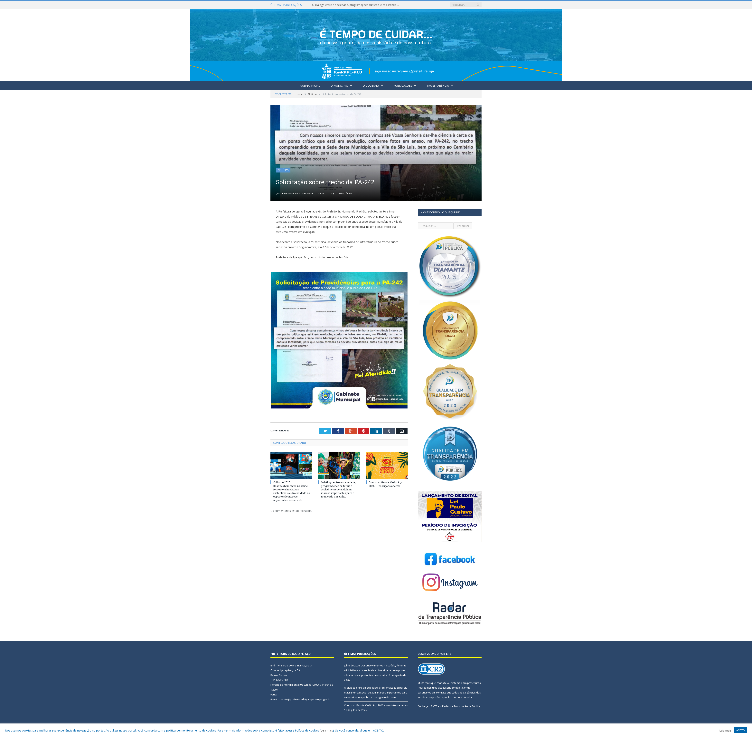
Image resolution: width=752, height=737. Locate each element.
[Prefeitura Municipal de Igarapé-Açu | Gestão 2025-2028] (376, 44)
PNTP (434, 706)
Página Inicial (309, 85)
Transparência (438, 85)
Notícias (283, 170)
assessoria (444, 687)
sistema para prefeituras (466, 683)
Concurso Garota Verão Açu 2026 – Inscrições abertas (385, 483)
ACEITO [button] (740, 730)
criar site (442, 683)
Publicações (402, 85)
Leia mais (327, 730)
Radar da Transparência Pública (461, 706)
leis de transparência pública (435, 697)
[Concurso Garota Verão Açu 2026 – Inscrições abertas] (387, 465)
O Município (339, 85)
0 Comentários (343, 193)
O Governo (371, 85)
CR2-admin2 (287, 193)
